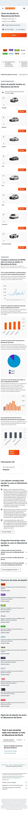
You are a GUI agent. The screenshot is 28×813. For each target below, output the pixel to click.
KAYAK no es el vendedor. (9, 782)
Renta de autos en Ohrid (10, 753)
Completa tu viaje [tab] (21, 740)
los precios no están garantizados (14, 777)
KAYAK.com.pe (4, 764)
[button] (2, 8)
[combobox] (9, 19)
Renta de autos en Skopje (10, 751)
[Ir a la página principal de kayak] (10, 8)
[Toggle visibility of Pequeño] (12, 371)
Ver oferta (22, 111)
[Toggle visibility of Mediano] (12, 373)
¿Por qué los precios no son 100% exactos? (11, 788)
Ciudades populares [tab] (8, 740)
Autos (10, 764)
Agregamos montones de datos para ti (12, 785)
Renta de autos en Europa (19, 764)
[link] (14, 452)
